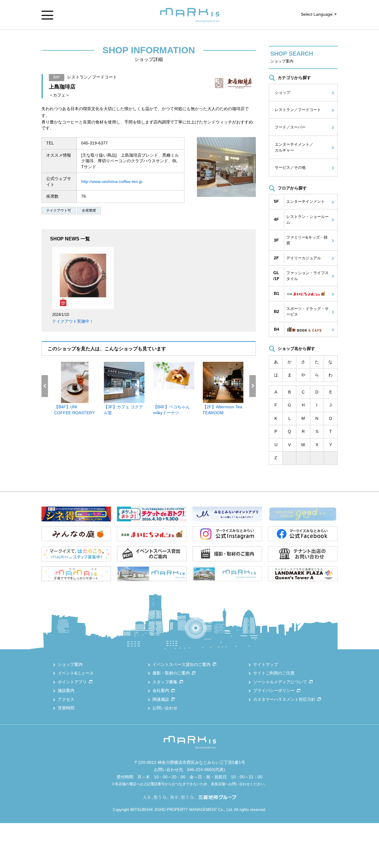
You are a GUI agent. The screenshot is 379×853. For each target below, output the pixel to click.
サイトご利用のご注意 (274, 673)
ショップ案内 (70, 664)
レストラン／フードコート (298, 109)
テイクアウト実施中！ (73, 321)
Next (252, 386)
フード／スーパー (290, 127)
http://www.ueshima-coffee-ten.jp (111, 181)
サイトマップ (265, 664)
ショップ (282, 92)
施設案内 (66, 690)
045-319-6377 (94, 143)
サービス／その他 (290, 167)
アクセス (66, 699)
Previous (44, 386)
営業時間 (66, 708)
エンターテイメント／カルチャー (294, 147)
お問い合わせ (164, 708)
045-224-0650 (200, 769)
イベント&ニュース (76, 673)
